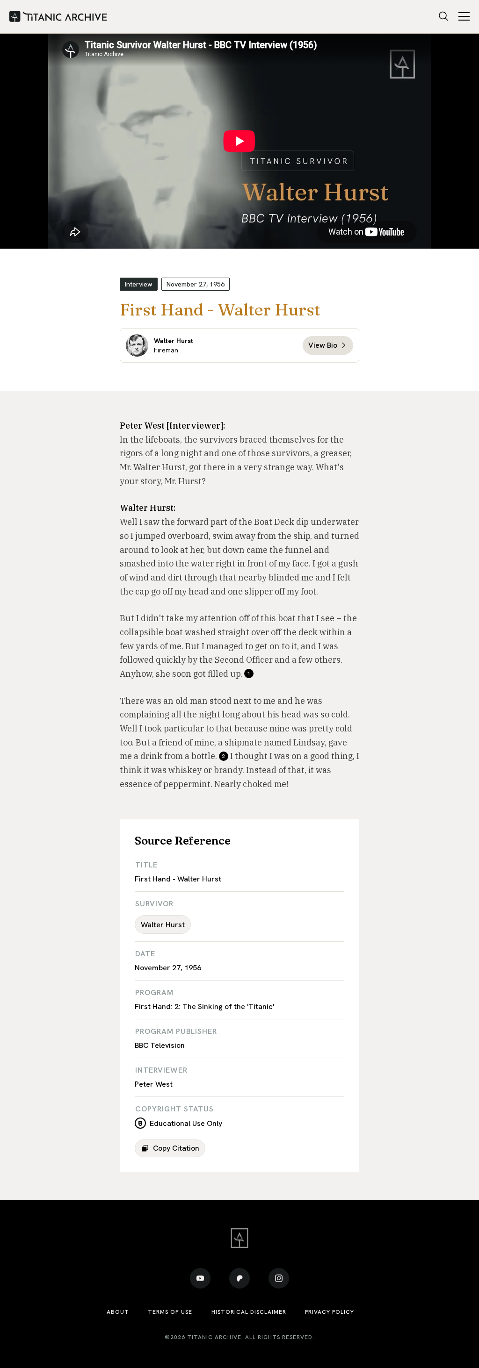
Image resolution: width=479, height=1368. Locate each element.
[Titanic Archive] (58, 17)
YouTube (200, 1278)
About (118, 1312)
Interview (138, 284)
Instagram (279, 1278)
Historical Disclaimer (248, 1312)
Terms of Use (170, 1312)
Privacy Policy (329, 1312)
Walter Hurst (163, 925)
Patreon (239, 1278)
